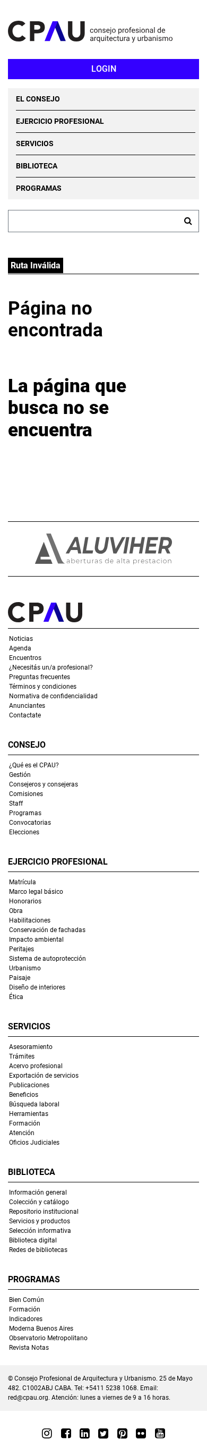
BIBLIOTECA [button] (36, 166)
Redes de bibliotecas (38, 1250)
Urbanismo (25, 968)
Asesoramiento (31, 1047)
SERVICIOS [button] (35, 143)
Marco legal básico (36, 891)
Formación (24, 1123)
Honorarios (25, 901)
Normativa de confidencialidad (53, 696)
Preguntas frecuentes (39, 677)
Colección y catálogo (39, 1202)
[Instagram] (47, 1433)
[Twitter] (103, 1433)
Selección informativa (40, 1230)
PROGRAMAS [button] (39, 188)
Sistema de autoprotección (47, 958)
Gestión (20, 775)
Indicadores (25, 1319)
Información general (38, 1192)
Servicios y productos (39, 1221)
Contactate (25, 715)
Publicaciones (29, 1085)
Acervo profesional (36, 1066)
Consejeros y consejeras (43, 784)
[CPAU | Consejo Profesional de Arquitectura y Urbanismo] (107, 32)
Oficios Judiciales (34, 1142)
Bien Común (26, 1300)
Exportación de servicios (44, 1075)
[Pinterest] (122, 1433)
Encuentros (25, 658)
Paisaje (19, 978)
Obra (16, 911)
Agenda (20, 648)
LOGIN (103, 69)
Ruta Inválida (36, 265)
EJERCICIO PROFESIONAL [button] (60, 121)
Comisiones (26, 794)
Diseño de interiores (37, 987)
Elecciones (24, 832)
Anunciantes (27, 705)
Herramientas (28, 1114)
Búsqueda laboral (34, 1104)
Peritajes (21, 949)
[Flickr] (141, 1433)
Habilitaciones (29, 920)
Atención (21, 1133)
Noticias (21, 638)
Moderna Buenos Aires (41, 1328)
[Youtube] (159, 1433)
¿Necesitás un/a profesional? (51, 667)
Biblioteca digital (33, 1240)
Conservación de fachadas (47, 930)
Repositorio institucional (44, 1211)
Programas (25, 813)
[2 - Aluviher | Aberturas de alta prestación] (103, 549)
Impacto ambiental (36, 939)
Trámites (21, 1056)
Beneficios (23, 1094)
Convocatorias (30, 822)
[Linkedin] (84, 1433)
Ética (16, 997)
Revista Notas (29, 1347)
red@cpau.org (28, 1397)
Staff (16, 803)
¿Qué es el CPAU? (34, 765)
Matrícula (22, 882)
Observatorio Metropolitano (48, 1338)
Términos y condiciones (42, 686)
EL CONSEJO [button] (38, 99)
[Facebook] (66, 1433)
